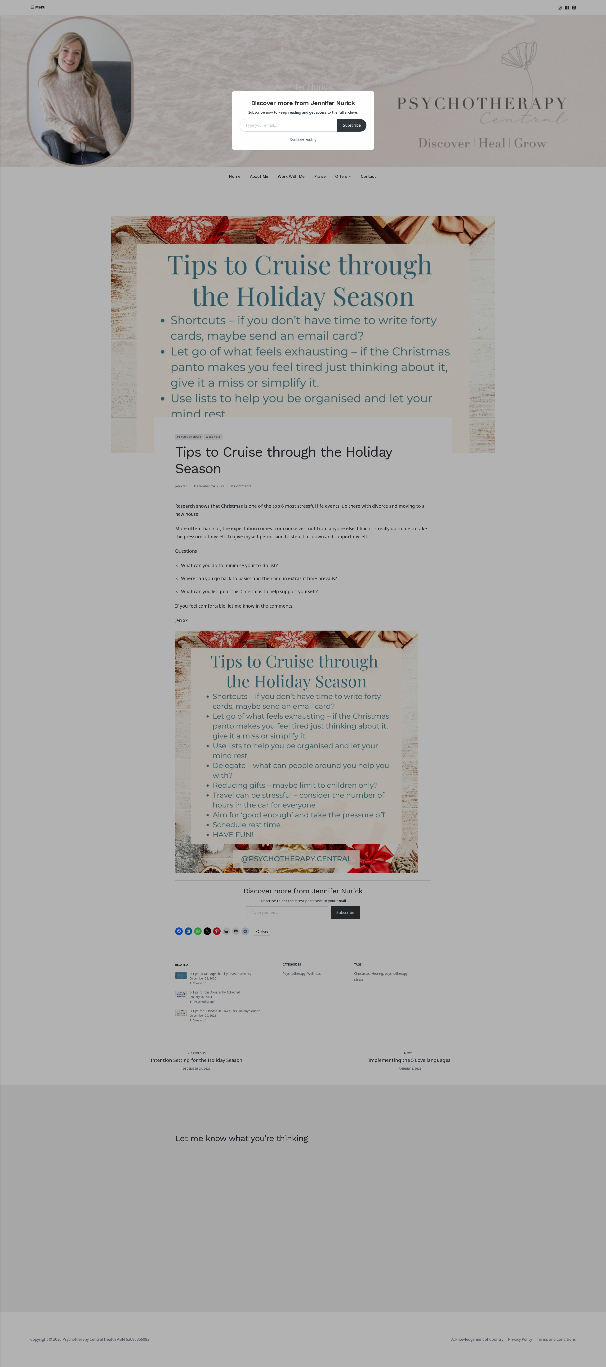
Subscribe (352, 125)
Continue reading (303, 139)
